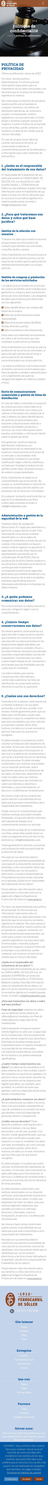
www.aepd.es (34, 899)
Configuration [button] (11, 1479)
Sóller (24, 1388)
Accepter (26, 1479)
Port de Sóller (24, 1392)
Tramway (24, 1412)
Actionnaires (24, 1363)
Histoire (24, 1355)
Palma (24, 1384)
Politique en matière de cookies (24, 1472)
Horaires (24, 1331)
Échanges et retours (24, 1416)
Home (24, 1326)
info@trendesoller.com (32, 995)
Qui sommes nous (24, 1359)
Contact (24, 1367)
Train (24, 1408)
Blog (24, 1335)
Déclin (39, 1479)
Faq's (24, 1339)
